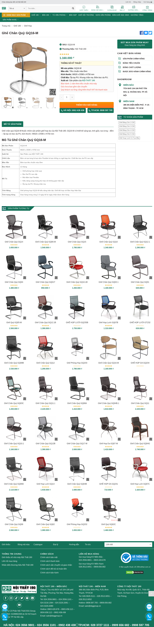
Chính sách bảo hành (49, 573)
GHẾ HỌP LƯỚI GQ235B (77, 322)
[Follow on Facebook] (5, 598)
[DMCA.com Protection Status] (135, 572)
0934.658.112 (46, 612)
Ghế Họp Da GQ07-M (108, 444)
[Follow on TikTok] (16, 598)
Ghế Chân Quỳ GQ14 (14, 242)
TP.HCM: (101, 110)
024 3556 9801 (25, 625)
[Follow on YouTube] (19, 605)
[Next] (52, 68)
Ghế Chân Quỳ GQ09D (14, 484)
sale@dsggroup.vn (54, 616)
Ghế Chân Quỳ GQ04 (14, 282)
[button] (148, 2)
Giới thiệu (6, 544)
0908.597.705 (92, 603)
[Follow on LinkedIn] (32, 598)
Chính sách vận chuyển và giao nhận (56, 565)
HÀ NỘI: (73, 110)
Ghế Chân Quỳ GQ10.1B (77, 282)
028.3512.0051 (85, 567)
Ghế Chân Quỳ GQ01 (140, 282)
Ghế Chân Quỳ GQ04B (77, 484)
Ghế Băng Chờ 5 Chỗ (126, 134)
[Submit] (73, 8)
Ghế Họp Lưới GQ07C (140, 484)
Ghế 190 (17, 26)
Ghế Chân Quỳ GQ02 (45, 524)
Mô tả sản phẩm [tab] (12, 124)
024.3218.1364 (46, 603)
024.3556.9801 (85, 560)
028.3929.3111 (88, 596)
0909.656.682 (100, 567)
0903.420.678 (100, 560)
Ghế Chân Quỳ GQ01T (45, 282)
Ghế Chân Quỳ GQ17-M (77, 444)
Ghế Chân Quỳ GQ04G (140, 444)
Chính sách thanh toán (50, 561)
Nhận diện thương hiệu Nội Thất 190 (17, 565)
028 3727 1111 (100, 625)
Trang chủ (6, 26)
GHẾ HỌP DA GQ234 (140, 363)
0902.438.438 (60, 612)
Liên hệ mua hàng (9, 561)
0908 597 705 (140, 625)
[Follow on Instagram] (11, 598)
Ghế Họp (28, 26)
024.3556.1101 (65, 599)
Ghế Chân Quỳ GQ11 (140, 403)
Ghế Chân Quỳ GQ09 (14, 524)
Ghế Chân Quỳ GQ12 (45, 363)
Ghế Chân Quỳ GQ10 (108, 242)
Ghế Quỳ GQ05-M (14, 322)
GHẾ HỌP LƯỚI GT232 (140, 322)
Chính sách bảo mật (48, 557)
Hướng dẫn (74, 544)
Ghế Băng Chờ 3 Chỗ (126, 126)
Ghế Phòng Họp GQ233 (77, 363)
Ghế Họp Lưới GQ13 (46, 484)
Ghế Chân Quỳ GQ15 (77, 242)
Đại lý (55, 544)
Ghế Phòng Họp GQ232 (77, 524)
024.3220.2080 (46, 606)
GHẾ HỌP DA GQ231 (108, 484)
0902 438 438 (67, 625)
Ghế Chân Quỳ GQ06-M (45, 242)
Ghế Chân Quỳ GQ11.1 (45, 403)
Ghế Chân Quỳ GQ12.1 (140, 242)
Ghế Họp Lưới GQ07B (108, 322)
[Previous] (6, 68)
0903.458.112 (67, 609)
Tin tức (88, 544)
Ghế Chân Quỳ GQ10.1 (14, 444)
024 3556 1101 (46, 625)
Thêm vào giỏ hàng (86, 105)
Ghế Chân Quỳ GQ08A (77, 403)
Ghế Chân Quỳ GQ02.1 (109, 282)
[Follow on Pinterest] (27, 598)
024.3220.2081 (61, 603)
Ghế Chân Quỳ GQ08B (14, 363)
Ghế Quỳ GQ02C (108, 524)
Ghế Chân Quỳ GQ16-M (108, 363)
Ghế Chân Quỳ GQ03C (14, 403)
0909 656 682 (120, 625)
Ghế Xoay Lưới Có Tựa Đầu (129, 138)
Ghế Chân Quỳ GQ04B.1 (108, 403)
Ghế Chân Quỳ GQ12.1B (45, 322)
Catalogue (38, 544)
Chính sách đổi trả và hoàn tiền (53, 569)
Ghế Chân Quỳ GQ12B (45, 444)
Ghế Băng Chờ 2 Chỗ (126, 122)
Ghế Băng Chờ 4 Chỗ (126, 130)
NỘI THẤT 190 (88, 80)
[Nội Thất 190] (4, 8)
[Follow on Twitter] (21, 598)
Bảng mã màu (24, 544)
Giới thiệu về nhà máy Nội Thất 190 (17, 557)
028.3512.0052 (85, 599)
